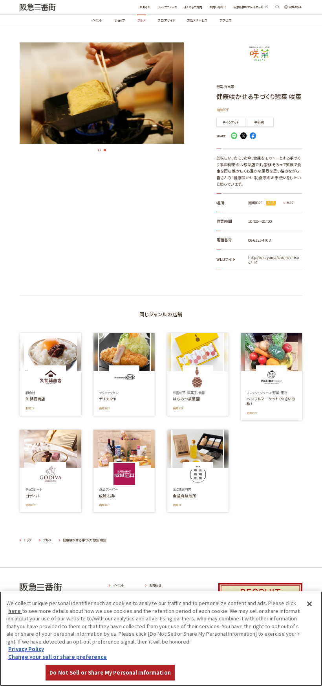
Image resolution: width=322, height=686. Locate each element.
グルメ (141, 20)
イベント (96, 20)
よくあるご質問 (193, 7)
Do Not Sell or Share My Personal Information (110, 672)
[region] (161, 638)
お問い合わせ (217, 7)
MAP (290, 203)
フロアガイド (166, 20)
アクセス (225, 20)
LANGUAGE (295, 7)
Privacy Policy (26, 649)
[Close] (309, 604)
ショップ (120, 20)
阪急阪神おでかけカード (248, 7)
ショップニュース (167, 7)
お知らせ (144, 7)
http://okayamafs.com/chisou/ (273, 260)
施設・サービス (197, 20)
